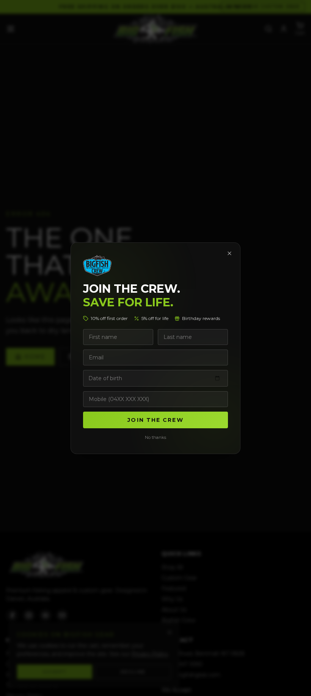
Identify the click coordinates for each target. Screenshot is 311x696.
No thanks (155, 437)
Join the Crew (155, 420)
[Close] (229, 253)
